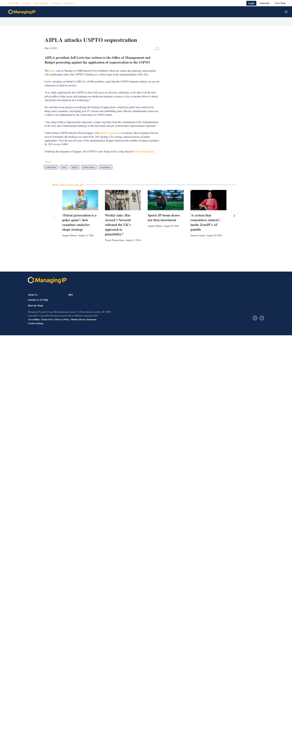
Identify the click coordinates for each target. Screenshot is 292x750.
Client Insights (40, 3)
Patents (75, 167)
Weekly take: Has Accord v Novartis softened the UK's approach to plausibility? (118, 225)
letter (52, 70)
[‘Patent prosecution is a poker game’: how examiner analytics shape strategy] (80, 200)
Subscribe (265, 3)
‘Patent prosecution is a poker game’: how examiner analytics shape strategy (79, 222)
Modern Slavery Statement (83, 319)
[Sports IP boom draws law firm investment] (166, 200)
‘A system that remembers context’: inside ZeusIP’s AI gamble (205, 222)
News (64, 167)
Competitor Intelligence (64, 3)
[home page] (21, 11)
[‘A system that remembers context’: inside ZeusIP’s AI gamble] (208, 200)
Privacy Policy (62, 319)
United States (51, 167)
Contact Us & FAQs (38, 300)
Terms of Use (47, 319)
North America (89, 167)
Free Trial (280, 3)
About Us (33, 294)
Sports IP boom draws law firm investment (164, 217)
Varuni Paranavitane (114, 240)
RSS (70, 294)
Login (251, 3)
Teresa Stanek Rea (144, 151)
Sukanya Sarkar (197, 235)
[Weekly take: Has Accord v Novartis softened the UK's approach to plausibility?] (123, 200)
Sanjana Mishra (69, 235)
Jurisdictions (105, 167)
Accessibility (34, 319)
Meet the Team (35, 305)
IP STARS (13, 3)
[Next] (234, 215)
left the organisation (110, 133)
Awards (26, 3)
